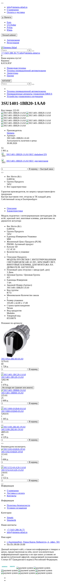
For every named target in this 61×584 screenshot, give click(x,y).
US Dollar (11, 25)
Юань (9, 30)
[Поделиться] (2, 172)
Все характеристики (16, 187)
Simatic (10, 517)
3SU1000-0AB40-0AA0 (12, 411)
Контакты (11, 495)
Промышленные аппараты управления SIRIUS (29, 94)
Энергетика (12, 73)
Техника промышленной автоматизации (26, 70)
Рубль (9, 27)
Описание (12, 208)
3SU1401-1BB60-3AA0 (12, 393)
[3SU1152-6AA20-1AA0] (13, 467)
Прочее (10, 75)
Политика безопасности (18, 505)
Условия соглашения (17, 508)
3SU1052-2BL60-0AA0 (12, 359)
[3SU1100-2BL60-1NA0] (13, 427)
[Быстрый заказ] (2, 372)
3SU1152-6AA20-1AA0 (12, 470)
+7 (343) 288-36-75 (10, 53)
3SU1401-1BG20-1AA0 (12, 377)
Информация (7, 486)
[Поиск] (33, 50)
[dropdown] (2, 3)
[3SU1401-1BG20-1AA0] (13, 374)
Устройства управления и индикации (25, 96)
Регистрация (13, 42)
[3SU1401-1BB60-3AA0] (13, 390)
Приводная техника (16, 68)
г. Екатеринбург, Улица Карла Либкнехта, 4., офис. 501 (33, 542)
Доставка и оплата (16, 493)
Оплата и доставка (16, 12)
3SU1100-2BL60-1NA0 (12, 429)
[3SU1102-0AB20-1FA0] (13, 449)
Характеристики (15, 211)
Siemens (10, 133)
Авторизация (13, 40)
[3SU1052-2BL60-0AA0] (16, 356)
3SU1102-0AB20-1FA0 (12, 452)
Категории (6, 513)
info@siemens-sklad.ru (17, 7)
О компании (13, 10)
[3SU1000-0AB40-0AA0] (13, 408)
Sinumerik (11, 520)
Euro (9, 22)
